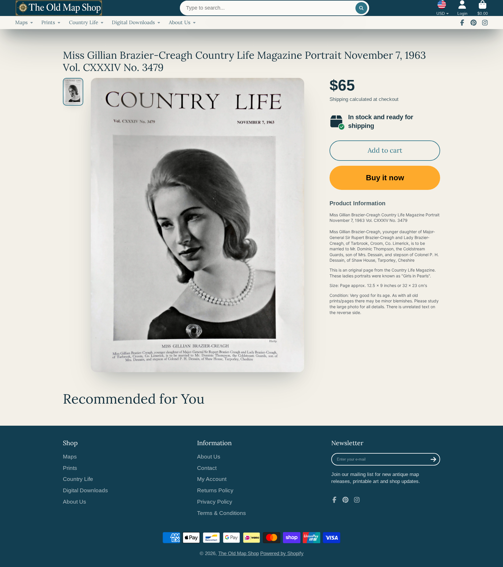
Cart (482, 8)
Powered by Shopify (282, 553)
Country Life (83, 22)
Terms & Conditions (221, 513)
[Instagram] (485, 22)
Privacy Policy (214, 502)
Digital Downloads (133, 22)
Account (462, 8)
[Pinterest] (473, 22)
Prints (48, 22)
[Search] (361, 8)
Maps (21, 22)
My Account (211, 479)
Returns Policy (215, 490)
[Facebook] (462, 22)
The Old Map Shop (238, 553)
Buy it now (385, 178)
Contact (207, 468)
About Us (179, 22)
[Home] (58, 8)
